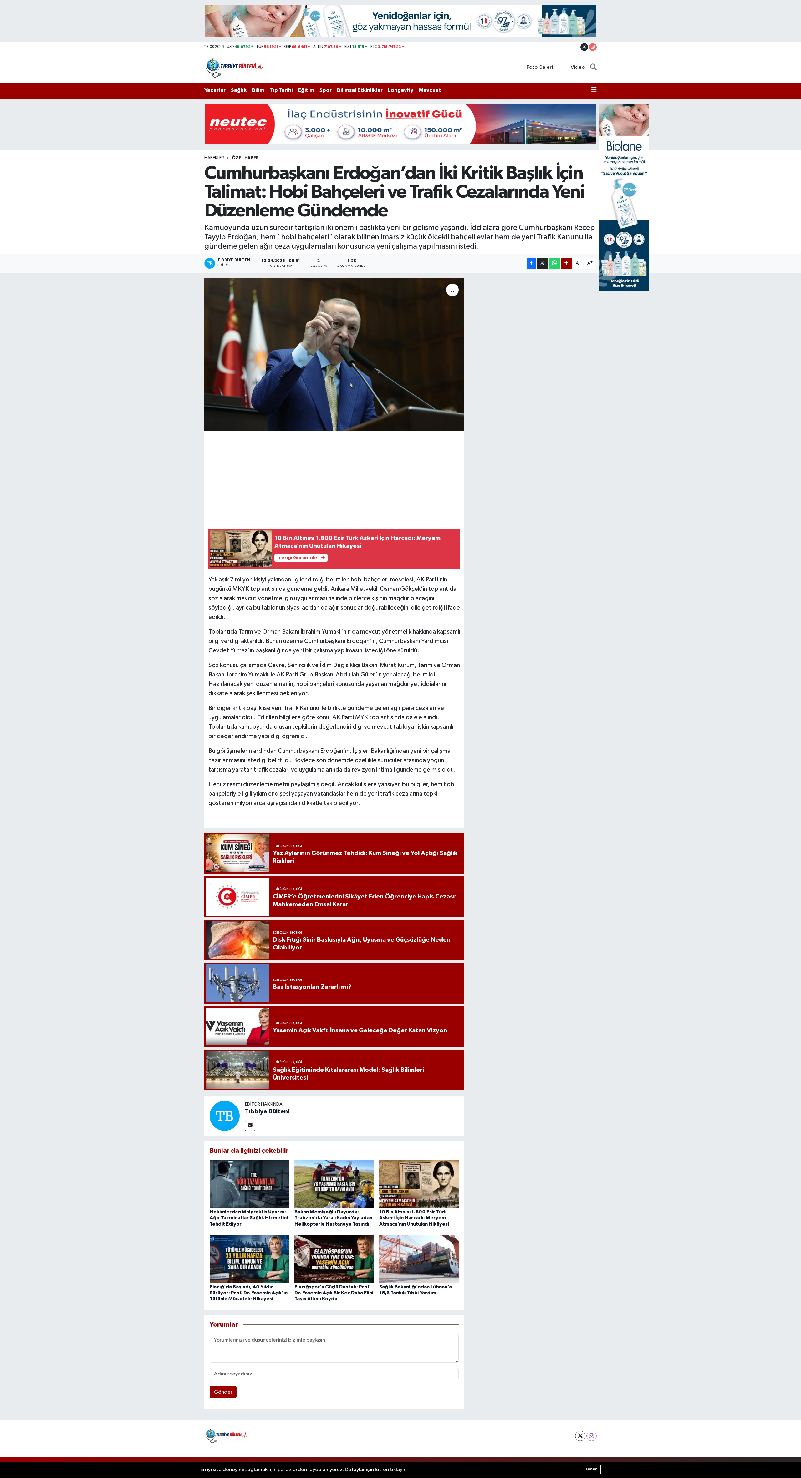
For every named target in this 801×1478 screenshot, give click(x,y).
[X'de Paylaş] (542, 263)
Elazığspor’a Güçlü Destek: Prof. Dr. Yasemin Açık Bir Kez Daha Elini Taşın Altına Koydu (333, 1292)
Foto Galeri (540, 67)
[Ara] (593, 67)
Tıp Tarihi (281, 90)
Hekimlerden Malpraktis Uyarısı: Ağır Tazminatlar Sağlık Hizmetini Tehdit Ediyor (249, 1217)
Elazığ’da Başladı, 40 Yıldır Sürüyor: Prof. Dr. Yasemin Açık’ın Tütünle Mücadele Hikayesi (249, 1292)
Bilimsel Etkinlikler (360, 90)
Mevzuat (430, 90)
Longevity (400, 90)
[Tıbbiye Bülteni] (236, 67)
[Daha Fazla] (566, 263)
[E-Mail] (250, 1126)
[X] (580, 1436)
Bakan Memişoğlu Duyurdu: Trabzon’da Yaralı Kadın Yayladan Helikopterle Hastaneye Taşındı (333, 1217)
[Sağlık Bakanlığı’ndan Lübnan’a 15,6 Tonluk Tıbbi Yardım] (419, 1259)
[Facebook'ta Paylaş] (531, 263)
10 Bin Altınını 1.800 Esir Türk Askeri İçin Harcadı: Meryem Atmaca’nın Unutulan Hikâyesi (414, 1217)
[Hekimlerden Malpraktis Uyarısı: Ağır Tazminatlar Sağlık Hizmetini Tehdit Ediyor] (249, 1184)
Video (578, 67)
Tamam (591, 1469)
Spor (325, 90)
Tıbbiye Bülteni (267, 1111)
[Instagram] (591, 1436)
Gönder (223, 1392)
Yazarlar (215, 90)
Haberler (214, 158)
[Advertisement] (334, 478)
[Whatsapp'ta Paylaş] (554, 263)
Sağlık (239, 90)
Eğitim (306, 90)
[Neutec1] (400, 124)
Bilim (258, 90)
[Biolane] (400, 20)
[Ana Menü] (594, 90)
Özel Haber (245, 158)
